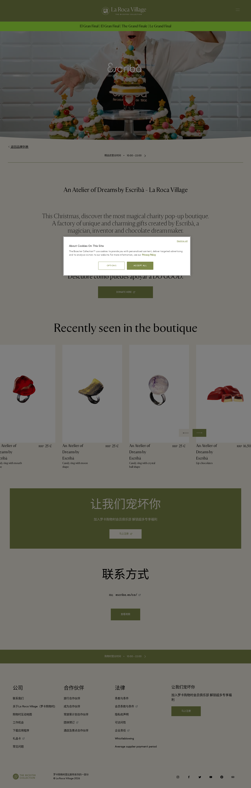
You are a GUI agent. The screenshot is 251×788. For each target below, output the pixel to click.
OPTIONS (111, 266)
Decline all (182, 241)
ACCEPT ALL (140, 266)
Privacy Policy (149, 255)
